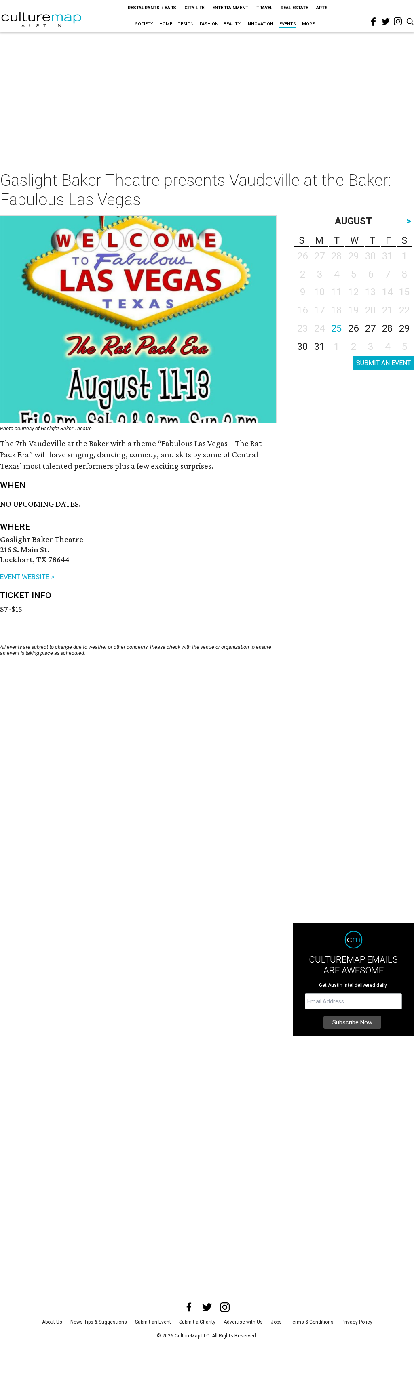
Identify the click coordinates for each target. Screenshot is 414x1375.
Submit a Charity (197, 1322)
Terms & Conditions (312, 1322)
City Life (194, 8)
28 (387, 328)
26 (353, 328)
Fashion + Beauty (220, 24)
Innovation (260, 24)
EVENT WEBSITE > (27, 577)
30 (302, 346)
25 (336, 328)
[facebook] (374, 21)
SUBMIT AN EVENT (383, 363)
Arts (322, 8)
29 (404, 328)
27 (370, 328)
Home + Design (176, 24)
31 (319, 346)
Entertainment (230, 8)
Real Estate (294, 8)
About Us (52, 1322)
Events (287, 24)
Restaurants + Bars (152, 8)
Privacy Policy (357, 1322)
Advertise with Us (243, 1322)
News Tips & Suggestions (98, 1322)
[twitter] (386, 21)
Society (144, 24)
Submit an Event (153, 1322)
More (308, 24)
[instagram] (398, 21)
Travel (264, 8)
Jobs (276, 1322)
